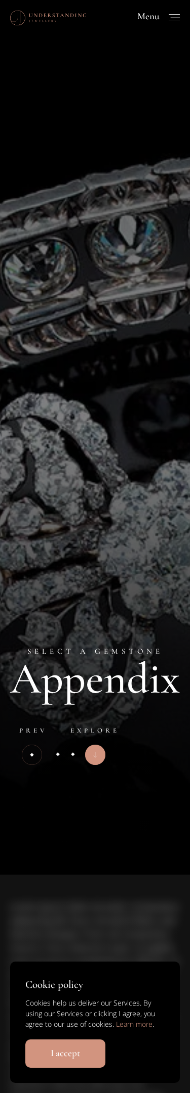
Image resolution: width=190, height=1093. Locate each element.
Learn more (134, 1024)
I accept (65, 1053)
